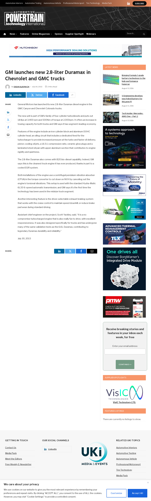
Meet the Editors (13, 458)
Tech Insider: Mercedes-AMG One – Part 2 (132, 115)
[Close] (148, 482)
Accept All (137, 493)
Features (24, 34)
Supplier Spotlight (74, 34)
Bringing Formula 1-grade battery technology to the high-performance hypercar (133, 80)
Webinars (91, 34)
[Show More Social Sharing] (72, 95)
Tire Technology (93, 3)
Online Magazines (41, 34)
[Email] (8, 135)
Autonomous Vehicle (52, 3)
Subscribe (139, 3)
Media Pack (107, 3)
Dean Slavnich (21, 87)
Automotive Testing (33, 3)
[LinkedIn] (8, 112)
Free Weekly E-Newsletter (18, 464)
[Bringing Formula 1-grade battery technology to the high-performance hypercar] (111, 79)
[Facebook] (8, 127)
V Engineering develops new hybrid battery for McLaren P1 (132, 98)
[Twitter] (8, 120)
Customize (116, 493)
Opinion (59, 34)
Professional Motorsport (73, 3)
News (12, 34)
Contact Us (10, 447)
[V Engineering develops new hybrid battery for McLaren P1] (111, 99)
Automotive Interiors (14, 3)
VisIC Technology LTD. (124, 402)
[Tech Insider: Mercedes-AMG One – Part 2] (111, 117)
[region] (75, 490)
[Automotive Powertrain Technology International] (24, 18)
